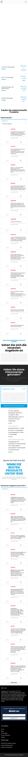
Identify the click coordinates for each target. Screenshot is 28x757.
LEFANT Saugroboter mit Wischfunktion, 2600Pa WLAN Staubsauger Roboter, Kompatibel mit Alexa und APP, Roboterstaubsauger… (18, 257)
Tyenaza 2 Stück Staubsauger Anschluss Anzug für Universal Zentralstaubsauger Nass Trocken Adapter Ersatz (18, 631)
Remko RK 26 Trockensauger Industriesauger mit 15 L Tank (17, 310)
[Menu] (1, 2)
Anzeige (3, 69)
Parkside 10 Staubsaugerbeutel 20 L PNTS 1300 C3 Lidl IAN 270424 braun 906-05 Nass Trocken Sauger (18, 554)
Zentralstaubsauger (12, 408)
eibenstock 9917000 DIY (16, 221)
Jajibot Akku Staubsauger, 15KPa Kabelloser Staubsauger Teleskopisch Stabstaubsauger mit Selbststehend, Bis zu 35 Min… (18, 519)
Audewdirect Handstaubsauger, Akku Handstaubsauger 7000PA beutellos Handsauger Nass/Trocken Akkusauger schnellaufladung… (17, 612)
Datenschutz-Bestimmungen (8, 743)
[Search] (25, 2)
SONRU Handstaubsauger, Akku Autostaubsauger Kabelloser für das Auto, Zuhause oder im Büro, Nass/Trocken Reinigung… (18, 649)
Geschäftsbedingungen (7, 745)
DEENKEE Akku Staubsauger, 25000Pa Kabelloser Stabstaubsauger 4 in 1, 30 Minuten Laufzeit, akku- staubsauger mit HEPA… (17, 572)
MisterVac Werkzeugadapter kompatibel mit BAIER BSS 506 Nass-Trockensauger (18, 537)
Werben (3, 737)
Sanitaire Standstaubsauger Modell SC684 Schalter (17, 326)
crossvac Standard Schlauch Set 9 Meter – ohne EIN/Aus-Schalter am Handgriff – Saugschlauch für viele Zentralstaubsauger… (18, 239)
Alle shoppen (4, 733)
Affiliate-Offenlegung (6, 747)
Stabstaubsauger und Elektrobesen (16, 439)
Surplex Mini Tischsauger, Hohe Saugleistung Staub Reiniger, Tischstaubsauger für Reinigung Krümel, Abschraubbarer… (18, 133)
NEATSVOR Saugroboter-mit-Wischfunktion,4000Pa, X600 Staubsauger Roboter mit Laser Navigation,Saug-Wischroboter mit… (18, 206)
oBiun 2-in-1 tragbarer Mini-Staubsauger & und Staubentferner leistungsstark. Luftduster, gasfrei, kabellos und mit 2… (18, 170)
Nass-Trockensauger (13, 426)
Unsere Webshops (5, 735)
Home (2, 729)
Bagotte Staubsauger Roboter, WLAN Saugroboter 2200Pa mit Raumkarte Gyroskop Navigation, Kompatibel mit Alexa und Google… (18, 668)
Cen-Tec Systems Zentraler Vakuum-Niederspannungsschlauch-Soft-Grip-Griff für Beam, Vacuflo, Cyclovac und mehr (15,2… (18, 294)
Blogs (2, 731)
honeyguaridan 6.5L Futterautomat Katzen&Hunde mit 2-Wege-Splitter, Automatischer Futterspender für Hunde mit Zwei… (16, 446)
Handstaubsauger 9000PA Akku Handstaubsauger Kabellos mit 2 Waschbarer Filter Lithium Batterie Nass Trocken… (17, 592)
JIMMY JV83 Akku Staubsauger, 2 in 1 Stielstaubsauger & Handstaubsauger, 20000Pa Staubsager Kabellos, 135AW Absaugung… (18, 275)
